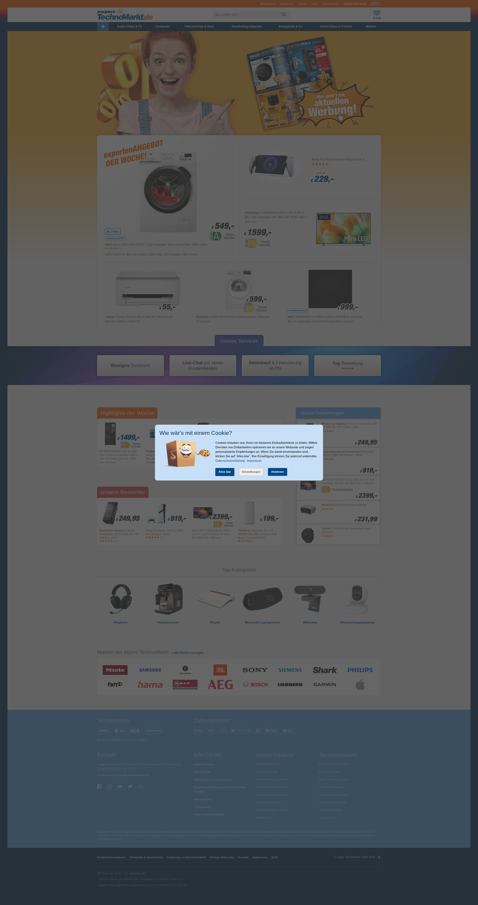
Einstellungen (251, 472)
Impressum (254, 460)
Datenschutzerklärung (230, 460)
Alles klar (224, 472)
